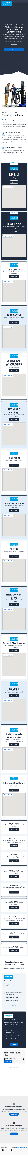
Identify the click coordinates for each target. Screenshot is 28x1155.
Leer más (8, 1085)
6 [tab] (18, 1092)
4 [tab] (15, 1092)
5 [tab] (16, 1092)
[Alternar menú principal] (25, 3)
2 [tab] (12, 1092)
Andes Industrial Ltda (21, 1149)
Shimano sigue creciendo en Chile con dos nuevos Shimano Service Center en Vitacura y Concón (13, 1077)
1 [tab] (10, 1092)
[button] (14, 46)
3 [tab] (13, 1092)
